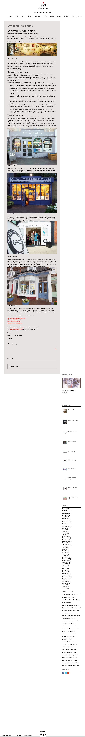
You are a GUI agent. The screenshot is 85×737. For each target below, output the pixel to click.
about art (64, 621)
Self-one (76, 613)
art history (65, 639)
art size (64, 644)
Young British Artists (67, 618)
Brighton (64, 597)
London (70, 610)
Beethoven (74, 594)
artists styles (73, 649)
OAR (74, 610)
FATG (63, 602)
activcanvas (73, 623)
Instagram (65, 607)
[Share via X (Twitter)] (12, 344)
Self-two (64, 615)
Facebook (69, 602)
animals (64, 628)
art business (65, 631)
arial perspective (71, 628)
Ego (74, 600)
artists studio (65, 649)
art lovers (73, 642)
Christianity (65, 600)
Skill (69, 615)
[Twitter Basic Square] (66, 673)
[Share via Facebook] (8, 344)
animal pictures (75, 626)
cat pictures (76, 662)
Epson (78, 600)
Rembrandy (65, 613)
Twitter (78, 615)
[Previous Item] (65, 383)
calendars (64, 662)
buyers (70, 660)
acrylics (77, 621)
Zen (75, 618)
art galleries (65, 636)
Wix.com (30, 735)
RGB (78, 610)
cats (78, 665)
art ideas (71, 639)
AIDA (63, 594)
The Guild (73, 615)
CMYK (73, 597)
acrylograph (65, 623)
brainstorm (69, 657)
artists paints (69, 647)
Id (78, 605)
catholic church (72, 665)
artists (63, 647)
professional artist (11, 335)
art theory (75, 644)
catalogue (64, 665)
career (70, 662)
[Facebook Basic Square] (63, 673)
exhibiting (9, 338)
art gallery (19, 335)
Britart (69, 597)
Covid (70, 600)
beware (74, 652)
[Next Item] (78, 383)
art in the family (66, 642)
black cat (78, 655)
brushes (75, 657)
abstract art (71, 621)
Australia (68, 594)
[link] (80, 16)
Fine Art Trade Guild (67, 605)
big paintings (71, 655)
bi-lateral (64, 655)
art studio (69, 644)
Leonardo (64, 610)
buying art (75, 660)
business (64, 660)
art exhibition (73, 634)
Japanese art (77, 607)
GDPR (75, 605)
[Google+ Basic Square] (68, 673)
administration (66, 626)
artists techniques (67, 652)
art (77, 628)
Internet (71, 607)
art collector (73, 631)
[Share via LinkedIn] (16, 344)
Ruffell (71, 613)
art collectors (65, 634)
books (63, 657)
